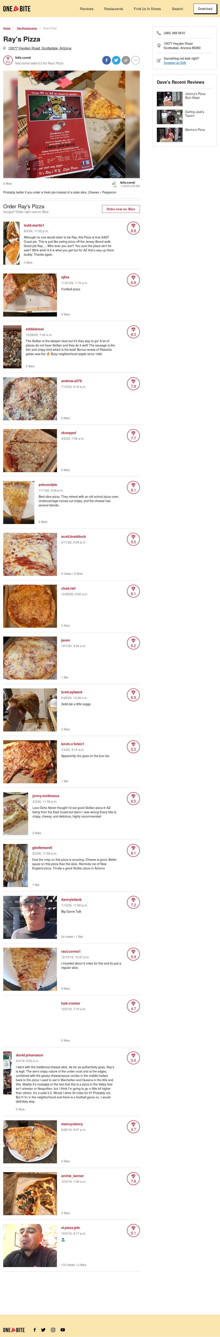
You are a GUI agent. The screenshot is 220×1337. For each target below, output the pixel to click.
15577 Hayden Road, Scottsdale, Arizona (39, 48)
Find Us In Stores (147, 9)
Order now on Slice (121, 209)
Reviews (86, 9)
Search (177, 9)
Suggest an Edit (175, 62)
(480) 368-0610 (174, 33)
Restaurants (113, 9)
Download (205, 8)
